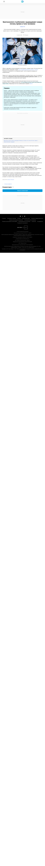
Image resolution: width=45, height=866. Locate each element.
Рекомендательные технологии (24, 221)
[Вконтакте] (20, 216)
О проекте (4, 218)
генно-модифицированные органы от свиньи (28, 69)
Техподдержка (40, 221)
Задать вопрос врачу (26, 218)
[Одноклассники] (22, 216)
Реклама (19, 218)
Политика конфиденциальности (37, 218)
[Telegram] (24, 216)
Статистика (34, 221)
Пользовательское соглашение (30, 219)
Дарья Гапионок (11, 179)
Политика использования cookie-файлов (9, 221)
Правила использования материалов (16, 219)
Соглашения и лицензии (11, 218)
